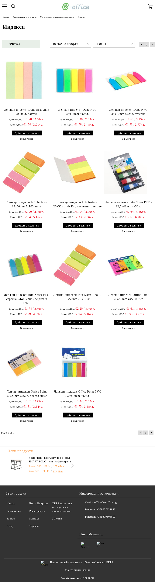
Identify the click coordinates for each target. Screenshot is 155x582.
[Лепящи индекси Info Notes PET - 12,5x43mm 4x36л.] (125, 173)
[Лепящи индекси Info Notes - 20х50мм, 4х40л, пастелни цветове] (74, 173)
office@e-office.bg (105, 502)
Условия (57, 518)
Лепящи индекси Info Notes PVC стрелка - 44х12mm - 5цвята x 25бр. (26, 299)
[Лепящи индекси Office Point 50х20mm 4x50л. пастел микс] (23, 362)
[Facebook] (84, 524)
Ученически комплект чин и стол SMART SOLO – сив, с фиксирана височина (50, 460)
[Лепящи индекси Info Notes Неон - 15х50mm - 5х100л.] (74, 265)
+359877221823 (106, 509)
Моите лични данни (77, 570)
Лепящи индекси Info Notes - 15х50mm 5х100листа (26, 204)
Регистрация (37, 511)
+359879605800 (106, 516)
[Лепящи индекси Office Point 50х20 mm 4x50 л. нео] (125, 265)
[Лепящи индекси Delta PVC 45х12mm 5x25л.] (74, 80)
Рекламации (14, 511)
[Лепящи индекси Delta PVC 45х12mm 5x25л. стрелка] (125, 80)
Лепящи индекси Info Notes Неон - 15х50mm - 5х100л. (77, 297)
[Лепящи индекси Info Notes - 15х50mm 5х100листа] (23, 173)
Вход (9, 526)
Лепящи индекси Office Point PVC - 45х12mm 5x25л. (77, 393)
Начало (11, 503)
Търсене (34, 526)
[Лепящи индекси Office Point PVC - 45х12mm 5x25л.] (74, 362)
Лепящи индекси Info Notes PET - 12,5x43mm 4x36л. (128, 204)
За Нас (11, 518)
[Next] (72, 466)
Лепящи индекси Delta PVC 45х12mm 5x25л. (77, 112)
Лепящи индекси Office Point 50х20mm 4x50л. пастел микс (26, 393)
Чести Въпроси (38, 503)
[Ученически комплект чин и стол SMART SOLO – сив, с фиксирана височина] (16, 464)
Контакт (34, 518)
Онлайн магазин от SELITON (77, 578)
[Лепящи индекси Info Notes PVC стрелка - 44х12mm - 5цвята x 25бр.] (23, 265)
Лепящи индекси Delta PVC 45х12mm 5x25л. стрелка (128, 112)
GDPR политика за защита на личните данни (62, 507)
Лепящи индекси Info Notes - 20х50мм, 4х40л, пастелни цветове (77, 204)
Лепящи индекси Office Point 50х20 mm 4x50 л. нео (128, 297)
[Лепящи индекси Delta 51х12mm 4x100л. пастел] (23, 80)
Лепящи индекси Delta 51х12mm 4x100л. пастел (26, 112)
